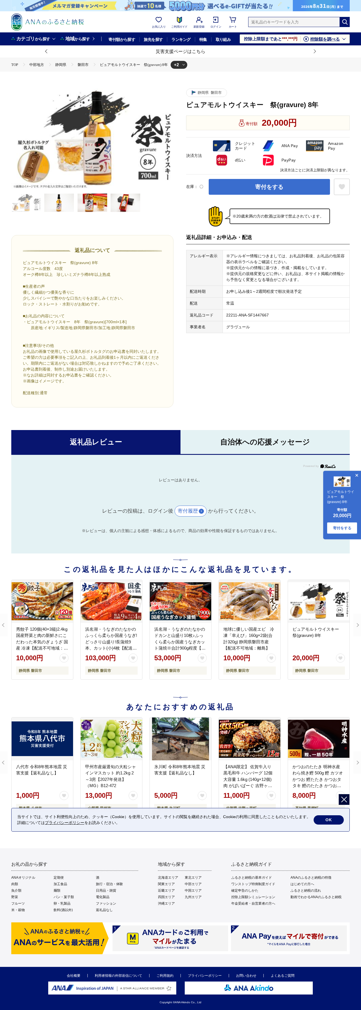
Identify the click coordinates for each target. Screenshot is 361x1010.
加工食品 (60, 884)
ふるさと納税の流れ (305, 890)
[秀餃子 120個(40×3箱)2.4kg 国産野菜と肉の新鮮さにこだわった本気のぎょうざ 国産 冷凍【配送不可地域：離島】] (42, 601)
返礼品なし (104, 910)
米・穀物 (18, 910)
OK (328, 820)
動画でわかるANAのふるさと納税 (316, 897)
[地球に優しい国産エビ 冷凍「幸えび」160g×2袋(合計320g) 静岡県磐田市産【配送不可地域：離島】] (249, 601)
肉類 (14, 884)
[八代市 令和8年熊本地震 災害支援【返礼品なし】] (42, 738)
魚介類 (16, 890)
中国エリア (193, 890)
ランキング (180, 39)
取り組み (223, 39)
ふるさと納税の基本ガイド (251, 878)
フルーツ (18, 903)
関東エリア (166, 884)
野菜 (14, 897)
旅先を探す (153, 39)
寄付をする (269, 187)
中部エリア (193, 884)
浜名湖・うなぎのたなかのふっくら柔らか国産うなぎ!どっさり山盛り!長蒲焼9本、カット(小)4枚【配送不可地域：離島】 (111, 642)
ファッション (106, 903)
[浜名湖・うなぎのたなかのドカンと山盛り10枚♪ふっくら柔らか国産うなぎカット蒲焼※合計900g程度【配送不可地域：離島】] (180, 601)
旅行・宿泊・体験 (109, 884)
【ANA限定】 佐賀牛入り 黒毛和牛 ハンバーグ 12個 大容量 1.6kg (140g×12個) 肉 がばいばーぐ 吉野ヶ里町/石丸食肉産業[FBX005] (247, 779)
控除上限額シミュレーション (253, 897)
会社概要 (73, 976)
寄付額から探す (122, 39)
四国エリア (166, 897)
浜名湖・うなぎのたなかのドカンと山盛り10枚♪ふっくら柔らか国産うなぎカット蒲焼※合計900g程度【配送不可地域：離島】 (180, 642)
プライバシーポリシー (205, 976)
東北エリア (193, 878)
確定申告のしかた (244, 890)
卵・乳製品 (62, 903)
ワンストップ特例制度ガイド (253, 884)
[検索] (345, 22)
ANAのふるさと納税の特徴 (310, 878)
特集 (203, 39)
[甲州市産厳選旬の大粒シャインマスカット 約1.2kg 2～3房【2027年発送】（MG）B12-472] (111, 738)
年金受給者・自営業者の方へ (253, 903)
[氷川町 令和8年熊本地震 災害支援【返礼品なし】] (180, 738)
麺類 (57, 890)
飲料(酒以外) (63, 910)
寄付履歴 (188, 511)
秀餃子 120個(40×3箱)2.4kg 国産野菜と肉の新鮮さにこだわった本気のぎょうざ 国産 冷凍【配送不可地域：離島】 (42, 642)
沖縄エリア (166, 903)
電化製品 (102, 897)
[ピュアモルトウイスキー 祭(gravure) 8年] (318, 601)
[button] (46, 51)
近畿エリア (166, 890)
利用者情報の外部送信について (118, 976)
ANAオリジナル (23, 878)
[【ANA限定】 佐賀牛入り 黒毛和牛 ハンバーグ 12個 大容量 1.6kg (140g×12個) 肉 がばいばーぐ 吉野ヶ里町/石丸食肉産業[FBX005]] (249, 738)
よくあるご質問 (282, 976)
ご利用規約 (165, 976)
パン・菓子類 (64, 897)
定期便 (59, 878)
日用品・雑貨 (106, 890)
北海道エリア (168, 878)
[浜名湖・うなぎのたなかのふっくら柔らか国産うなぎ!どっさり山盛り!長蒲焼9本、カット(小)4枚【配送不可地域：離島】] (111, 601)
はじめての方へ (302, 884)
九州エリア (193, 897)
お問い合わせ (246, 976)
